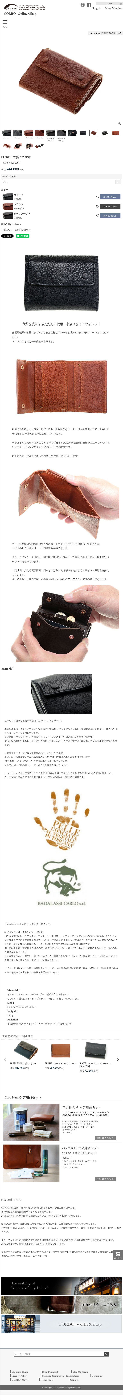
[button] (5, 1059)
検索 (106, 1354)
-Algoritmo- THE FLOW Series (104, 33)
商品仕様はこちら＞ (11, 224)
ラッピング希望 (9, 176)
